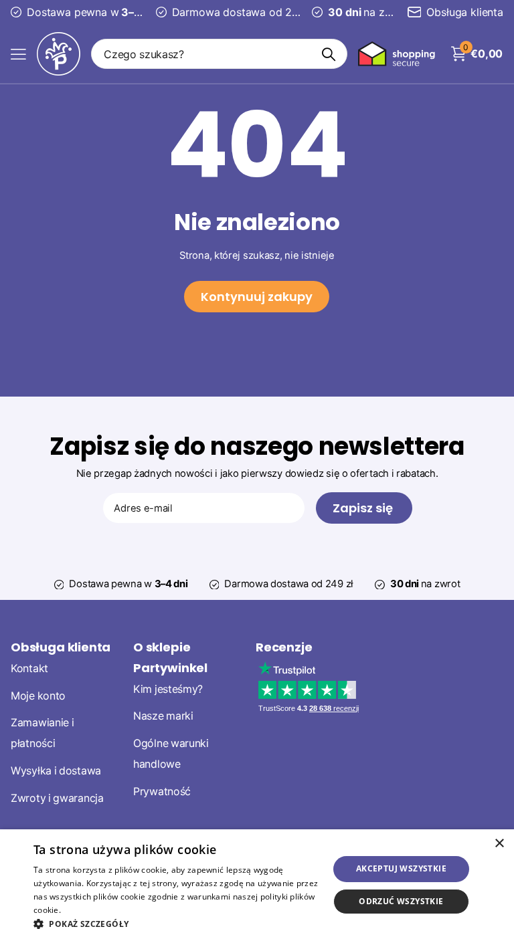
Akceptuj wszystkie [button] (401, 868)
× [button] (499, 844)
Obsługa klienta (60, 647)
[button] (176, 924)
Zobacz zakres (18, 54)
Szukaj (329, 54)
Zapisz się (364, 508)
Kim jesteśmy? (168, 688)
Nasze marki (163, 716)
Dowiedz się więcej (100, 910)
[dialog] (257, 885)
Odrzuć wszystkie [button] (401, 901)
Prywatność (162, 791)
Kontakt (29, 667)
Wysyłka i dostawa (56, 770)
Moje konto (38, 695)
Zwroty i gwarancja (57, 797)
